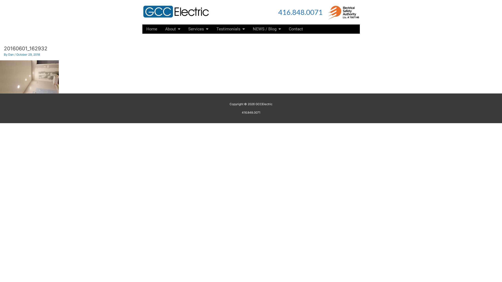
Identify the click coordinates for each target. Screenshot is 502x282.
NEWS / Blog (264, 29)
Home (151, 29)
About (170, 29)
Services (196, 29)
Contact (296, 29)
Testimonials (228, 29)
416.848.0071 (300, 12)
